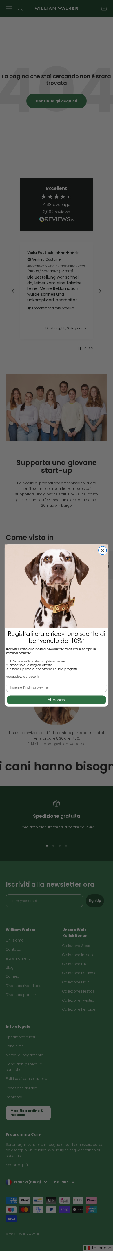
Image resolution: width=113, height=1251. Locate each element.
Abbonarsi (57, 700)
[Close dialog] (103, 550)
